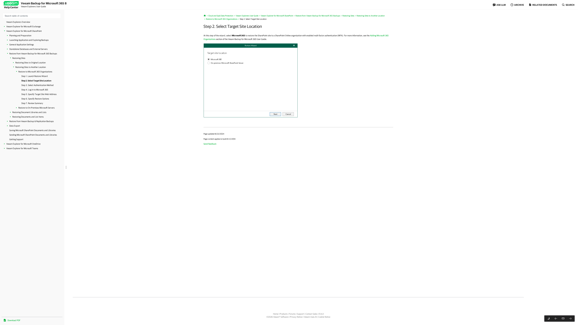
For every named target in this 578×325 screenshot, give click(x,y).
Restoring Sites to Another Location (30, 67)
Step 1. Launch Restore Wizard (34, 76)
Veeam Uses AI (310, 317)
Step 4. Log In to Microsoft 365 (34, 89)
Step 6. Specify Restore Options (35, 99)
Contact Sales (311, 314)
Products (283, 314)
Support (300, 314)
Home (275, 314)
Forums (292, 314)
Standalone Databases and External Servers (28, 49)
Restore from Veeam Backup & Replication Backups (31, 121)
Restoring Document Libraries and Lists (29, 112)
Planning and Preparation (20, 35)
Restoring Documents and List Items (28, 117)
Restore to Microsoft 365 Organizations (35, 71)
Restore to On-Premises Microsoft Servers (36, 108)
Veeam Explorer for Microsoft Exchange (23, 26)
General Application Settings (21, 44)
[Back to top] (563, 318)
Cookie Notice (324, 317)
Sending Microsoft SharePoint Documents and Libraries (33, 135)
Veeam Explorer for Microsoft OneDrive (23, 144)
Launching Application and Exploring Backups (29, 40)
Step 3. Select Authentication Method (37, 85)
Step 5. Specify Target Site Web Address (39, 94)
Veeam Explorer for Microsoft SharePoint (24, 31)
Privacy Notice (296, 317)
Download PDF (14, 320)
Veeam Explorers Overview (18, 22)
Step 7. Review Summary (32, 103)
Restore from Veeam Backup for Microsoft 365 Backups (33, 53)
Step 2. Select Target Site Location (36, 80)
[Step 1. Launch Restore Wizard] (556, 318)
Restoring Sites (18, 58)
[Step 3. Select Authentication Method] (570, 318)
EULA (321, 314)
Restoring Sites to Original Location (30, 62)
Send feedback (210, 144)
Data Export (14, 126)
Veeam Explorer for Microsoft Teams (22, 148)
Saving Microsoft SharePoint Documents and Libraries (32, 130)
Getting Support (16, 139)
